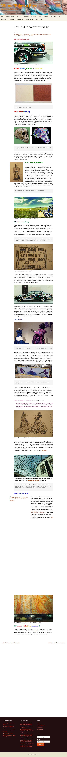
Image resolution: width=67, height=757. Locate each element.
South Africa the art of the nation (10, 643)
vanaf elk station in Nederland (37, 512)
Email (38, 739)
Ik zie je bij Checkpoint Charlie (26, 741)
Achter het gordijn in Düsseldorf (57, 643)
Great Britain (53, 16)
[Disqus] (33, 663)
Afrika (33, 34)
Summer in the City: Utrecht (8, 733)
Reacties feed (40, 727)
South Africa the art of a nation (23, 35)
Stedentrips (26, 16)
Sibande (23, 354)
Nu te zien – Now (19, 19)
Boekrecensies (39, 19)
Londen (49, 34)
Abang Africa (36, 630)
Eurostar (34, 511)
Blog (2, 16)
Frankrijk (60, 16)
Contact (12, 19)
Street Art (19, 16)
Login (38, 723)
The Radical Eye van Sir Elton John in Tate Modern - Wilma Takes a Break (26, 724)
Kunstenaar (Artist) (10, 16)
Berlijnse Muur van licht (24, 736)
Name (38, 735)
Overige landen (4, 19)
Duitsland (46, 16)
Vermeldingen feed (41, 725)
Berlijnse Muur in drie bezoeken (26, 746)
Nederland (33, 16)
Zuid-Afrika (31, 35)
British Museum (44, 34)
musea (15, 35)
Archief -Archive (29, 19)
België (39, 16)
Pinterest (44, 450)
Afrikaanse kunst (37, 34)
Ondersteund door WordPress (33, 754)
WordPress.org (40, 729)
